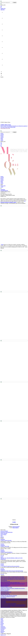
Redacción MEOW (4, 586)
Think (2, 182)
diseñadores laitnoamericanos (7, 532)
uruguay (2, 536)
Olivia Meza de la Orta (5, 128)
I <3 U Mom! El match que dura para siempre (10, 566)
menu (2, 184)
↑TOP (2, 187)
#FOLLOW (3, 185)
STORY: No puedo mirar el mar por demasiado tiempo (12, 570)
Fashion (2, 177)
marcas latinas (3, 534)
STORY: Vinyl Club (5, 546)
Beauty (2, 178)
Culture (2, 179)
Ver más (2, 543)
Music (2, 181)
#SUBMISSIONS (4, 190)
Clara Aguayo (15, 527)
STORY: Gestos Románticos (6, 552)
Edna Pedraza (3, 597)
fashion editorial (4, 533)
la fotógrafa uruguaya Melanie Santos (13, 201)
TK (1, 146)
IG (1, 7)
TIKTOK (2, 9)
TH (1, 144)
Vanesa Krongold (15, 526)
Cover (2, 556)
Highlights (3, 539)
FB (1, 6)
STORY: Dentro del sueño (6, 540)
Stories (2, 176)
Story (2, 535)
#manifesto (3, 189)
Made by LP (3, 634)
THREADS (3, 8)
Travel (2, 183)
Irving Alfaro (3, 602)
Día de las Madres (4, 531)
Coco (2, 244)
